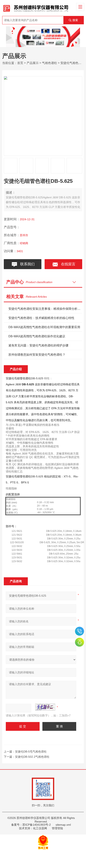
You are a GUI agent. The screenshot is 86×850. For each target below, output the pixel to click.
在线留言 (67, 264)
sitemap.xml (63, 824)
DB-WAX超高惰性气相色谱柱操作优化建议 (36, 336)
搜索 (75, 20)
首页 (20, 63)
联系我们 (26, 264)
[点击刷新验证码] (45, 707)
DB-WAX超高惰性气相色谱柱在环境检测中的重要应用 (44, 327)
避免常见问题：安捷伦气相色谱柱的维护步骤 (38, 345)
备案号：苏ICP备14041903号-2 (31, 824)
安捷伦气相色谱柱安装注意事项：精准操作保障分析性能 (45, 308)
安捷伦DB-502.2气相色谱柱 (32, 756)
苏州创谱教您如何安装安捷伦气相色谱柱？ (36, 354)
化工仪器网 (40, 828)
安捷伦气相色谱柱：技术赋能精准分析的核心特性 (41, 318)
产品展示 (33, 63)
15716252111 (79, 631)
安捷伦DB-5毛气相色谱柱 (31, 751)
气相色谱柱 (49, 63)
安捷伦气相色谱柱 (72, 63)
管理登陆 (57, 828)
